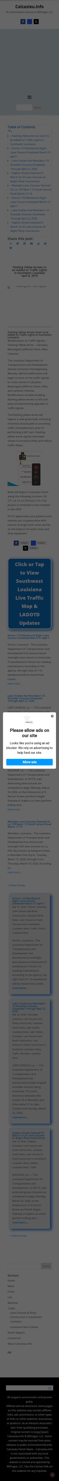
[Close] (52, 716)
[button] (29, 762)
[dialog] (29, 740)
